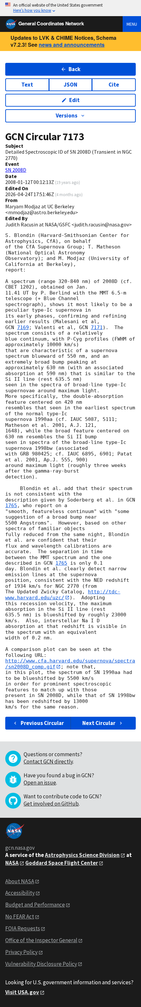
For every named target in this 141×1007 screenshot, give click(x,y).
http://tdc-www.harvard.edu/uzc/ (62, 594)
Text (27, 84)
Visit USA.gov (22, 992)
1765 (11, 505)
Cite (114, 84)
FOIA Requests (22, 928)
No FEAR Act (19, 916)
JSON (70, 84)
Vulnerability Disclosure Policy (41, 964)
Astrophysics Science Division (82, 855)
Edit (74, 100)
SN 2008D (15, 170)
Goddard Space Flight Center (61, 862)
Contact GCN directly (48, 761)
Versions (66, 115)
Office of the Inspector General (41, 940)
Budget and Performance (35, 904)
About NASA (19, 881)
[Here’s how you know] (70, 8)
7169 (23, 327)
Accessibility (20, 892)
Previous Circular (42, 723)
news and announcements (72, 44)
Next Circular (98, 723)
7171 (97, 327)
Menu (132, 24)
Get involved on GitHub (51, 803)
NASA (12, 862)
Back (74, 69)
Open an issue (40, 782)
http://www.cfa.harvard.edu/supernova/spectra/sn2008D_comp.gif (70, 663)
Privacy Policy (21, 952)
